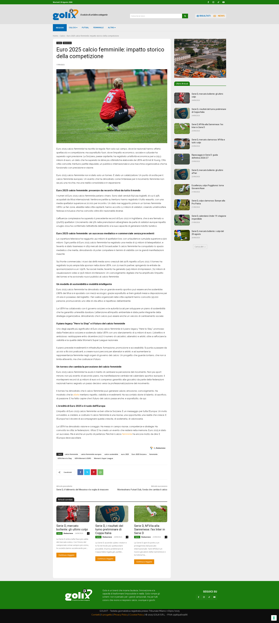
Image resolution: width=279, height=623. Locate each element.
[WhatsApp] (100, 472)
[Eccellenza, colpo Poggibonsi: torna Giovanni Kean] (182, 189)
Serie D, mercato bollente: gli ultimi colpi (72, 527)
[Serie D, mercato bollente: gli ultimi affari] (182, 174)
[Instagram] (203, 597)
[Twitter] (87, 472)
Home (55, 36)
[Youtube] (214, 597)
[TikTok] (209, 597)
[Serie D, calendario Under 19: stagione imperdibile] (182, 220)
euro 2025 (125, 454)
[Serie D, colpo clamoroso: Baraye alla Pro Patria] (182, 204)
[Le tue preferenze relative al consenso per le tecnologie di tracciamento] (274, 618)
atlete (76, 394)
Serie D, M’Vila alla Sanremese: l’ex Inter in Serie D (149, 529)
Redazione (160, 448)
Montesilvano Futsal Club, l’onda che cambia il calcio (142, 489)
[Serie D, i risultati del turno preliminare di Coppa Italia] (111, 514)
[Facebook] (80, 472)
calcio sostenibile (111, 454)
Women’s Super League (103, 458)
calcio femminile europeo (91, 454)
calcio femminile (71, 454)
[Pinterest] (94, 472)
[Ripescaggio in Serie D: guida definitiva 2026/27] (182, 159)
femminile (127, 434)
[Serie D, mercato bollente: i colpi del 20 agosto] (182, 235)
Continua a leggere (66, 555)
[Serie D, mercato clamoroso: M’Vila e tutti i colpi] (182, 143)
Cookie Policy (137, 614)
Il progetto (106, 614)
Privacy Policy (121, 614)
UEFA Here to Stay (65, 458)
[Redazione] (152, 448)
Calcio (62, 36)
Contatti (95, 614)
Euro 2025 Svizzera (139, 454)
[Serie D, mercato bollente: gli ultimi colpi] (73, 514)
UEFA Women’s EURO (83, 458)
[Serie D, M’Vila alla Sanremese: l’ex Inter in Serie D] (150, 514)
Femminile (67, 43)
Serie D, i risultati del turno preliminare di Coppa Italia (109, 529)
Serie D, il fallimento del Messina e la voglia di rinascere (82, 489)
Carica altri (199, 246)
